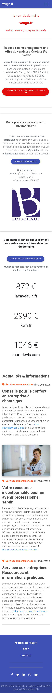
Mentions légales (26, 643)
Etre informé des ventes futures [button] (24, 259)
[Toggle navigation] (46, 4)
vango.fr (26, 23)
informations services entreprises (30, 611)
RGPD (26, 649)
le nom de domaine (26, 15)
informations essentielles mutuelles (20, 549)
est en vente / (26, 30)
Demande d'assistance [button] (24, 161)
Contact (26, 655)
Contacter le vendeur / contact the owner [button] (26, 90)
